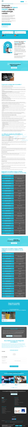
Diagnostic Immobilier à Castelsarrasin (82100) (8, 346)
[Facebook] (12, 419)
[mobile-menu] (25, 1)
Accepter (17, 425)
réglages (10, 426)
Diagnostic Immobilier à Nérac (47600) (5, 343)
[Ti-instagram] (14, 419)
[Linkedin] (15, 419)
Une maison (14, 353)
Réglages (24, 425)
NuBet (5, 420)
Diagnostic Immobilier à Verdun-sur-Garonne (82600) (18, 346)
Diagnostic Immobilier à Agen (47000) (16, 347)
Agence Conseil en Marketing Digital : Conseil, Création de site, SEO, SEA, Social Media (14, 420)
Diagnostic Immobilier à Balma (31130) (11, 345)
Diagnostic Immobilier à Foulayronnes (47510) (14, 343)
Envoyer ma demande (14, 366)
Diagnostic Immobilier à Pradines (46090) (7, 347)
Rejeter (20, 425)
